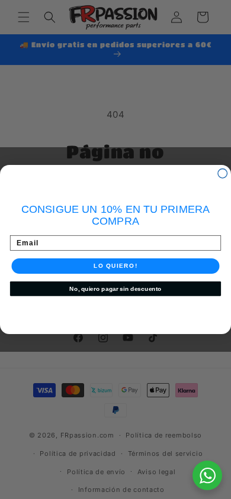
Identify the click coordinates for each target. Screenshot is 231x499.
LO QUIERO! (115, 266)
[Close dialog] (222, 174)
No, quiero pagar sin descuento (115, 288)
